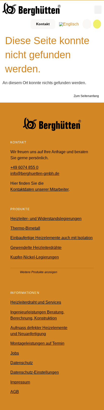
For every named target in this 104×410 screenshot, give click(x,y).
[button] (97, 10)
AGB (14, 392)
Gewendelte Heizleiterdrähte (36, 247)
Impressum (20, 382)
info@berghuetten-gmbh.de (34, 173)
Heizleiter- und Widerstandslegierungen (46, 218)
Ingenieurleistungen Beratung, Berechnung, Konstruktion (37, 315)
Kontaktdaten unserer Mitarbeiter (39, 189)
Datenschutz (21, 363)
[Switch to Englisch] (69, 24)
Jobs (14, 353)
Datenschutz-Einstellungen (34, 372)
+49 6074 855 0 (24, 167)
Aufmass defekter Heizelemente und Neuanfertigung (38, 331)
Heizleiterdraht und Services (35, 302)
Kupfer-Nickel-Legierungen (34, 257)
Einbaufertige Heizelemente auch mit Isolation (51, 238)
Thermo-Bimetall (25, 228)
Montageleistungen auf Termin (37, 343)
